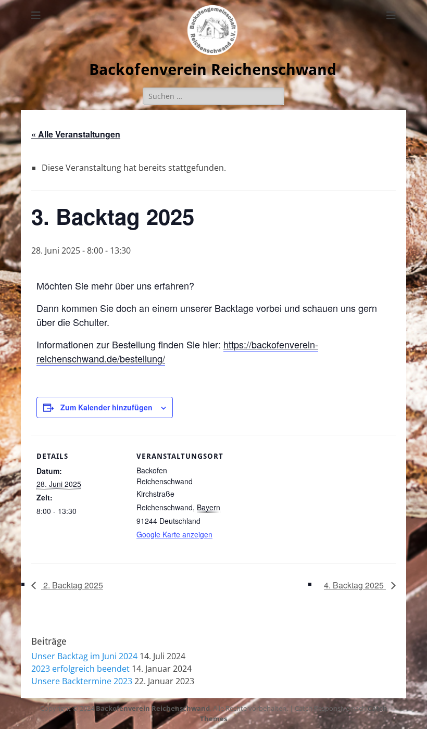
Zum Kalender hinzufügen (106, 407)
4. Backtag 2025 (355, 585)
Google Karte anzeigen (174, 534)
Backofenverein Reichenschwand (212, 69)
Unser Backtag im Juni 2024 (84, 656)
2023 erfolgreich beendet (80, 668)
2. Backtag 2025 (72, 585)
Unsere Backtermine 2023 (81, 681)
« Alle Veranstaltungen (75, 134)
